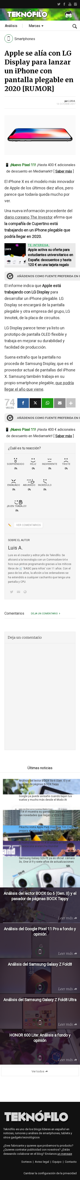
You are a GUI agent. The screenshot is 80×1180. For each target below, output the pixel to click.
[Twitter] (59, 4)
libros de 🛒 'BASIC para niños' (27, 568)
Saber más (63, 171)
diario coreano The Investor (28, 217)
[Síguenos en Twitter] (12, 592)
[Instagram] (75, 4)
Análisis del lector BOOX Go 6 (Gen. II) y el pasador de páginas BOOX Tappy (44, 782)
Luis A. (72, 101)
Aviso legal (42, 1161)
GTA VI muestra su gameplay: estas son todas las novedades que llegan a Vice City (47, 813)
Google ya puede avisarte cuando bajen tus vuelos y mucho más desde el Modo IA (45, 798)
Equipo (57, 1161)
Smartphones (24, 39)
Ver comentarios (28, 525)
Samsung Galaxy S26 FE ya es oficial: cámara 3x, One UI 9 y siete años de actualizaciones (47, 860)
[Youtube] (70, 4)
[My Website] (26, 592)
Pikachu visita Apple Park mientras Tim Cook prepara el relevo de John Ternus (46, 829)
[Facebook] (64, 4)
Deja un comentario (44, 613)
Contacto (71, 1161)
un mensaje (64, 1153)
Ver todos (38, 1071)
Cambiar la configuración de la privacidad (50, 1173)
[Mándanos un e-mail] (19, 592)
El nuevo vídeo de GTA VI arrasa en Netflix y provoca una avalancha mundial (45, 844)
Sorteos (26, 1161)
